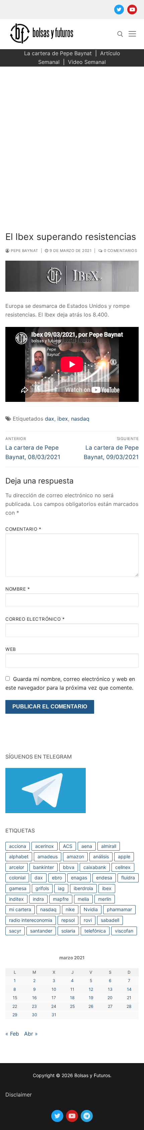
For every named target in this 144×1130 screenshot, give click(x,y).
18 (72, 997)
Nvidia (91, 909)
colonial (17, 877)
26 (90, 1006)
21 (129, 997)
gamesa (17, 888)
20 (110, 997)
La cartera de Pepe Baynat (58, 53)
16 (34, 997)
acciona (17, 846)
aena (86, 846)
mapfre (61, 899)
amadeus (48, 856)
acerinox (44, 846)
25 (72, 1006)
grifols (42, 888)
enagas (79, 877)
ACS (67, 846)
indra (38, 899)
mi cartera (20, 909)
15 (15, 997)
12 (91, 989)
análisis (101, 856)
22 (14, 1006)
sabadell (110, 920)
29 (14, 1014)
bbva (68, 867)
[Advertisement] (72, 142)
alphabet (18, 856)
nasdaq (80, 418)
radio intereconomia (30, 920)
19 (91, 997)
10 (54, 989)
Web (10, 649)
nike (70, 909)
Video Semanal (87, 62)
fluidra (128, 877)
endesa (104, 877)
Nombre (17, 589)
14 (129, 989)
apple (124, 856)
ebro (57, 877)
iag (61, 888)
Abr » (31, 1033)
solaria (68, 931)
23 (34, 1006)
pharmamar (119, 909)
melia (83, 899)
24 (53, 1006)
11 (72, 989)
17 (54, 997)
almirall (108, 846)
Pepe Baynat (24, 250)
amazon (75, 856)
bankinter (43, 867)
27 (110, 1006)
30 (34, 1014)
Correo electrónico (35, 619)
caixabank (94, 867)
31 (54, 1014)
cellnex (123, 867)
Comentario (23, 529)
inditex (16, 899)
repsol (68, 920)
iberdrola (83, 888)
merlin (104, 899)
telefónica (95, 931)
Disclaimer (18, 1094)
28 (129, 1006)
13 (110, 989)
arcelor (16, 867)
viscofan (124, 931)
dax (49, 418)
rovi (88, 920)
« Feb (12, 1033)
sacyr (15, 931)
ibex (62, 418)
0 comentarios (119, 250)
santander (41, 931)
